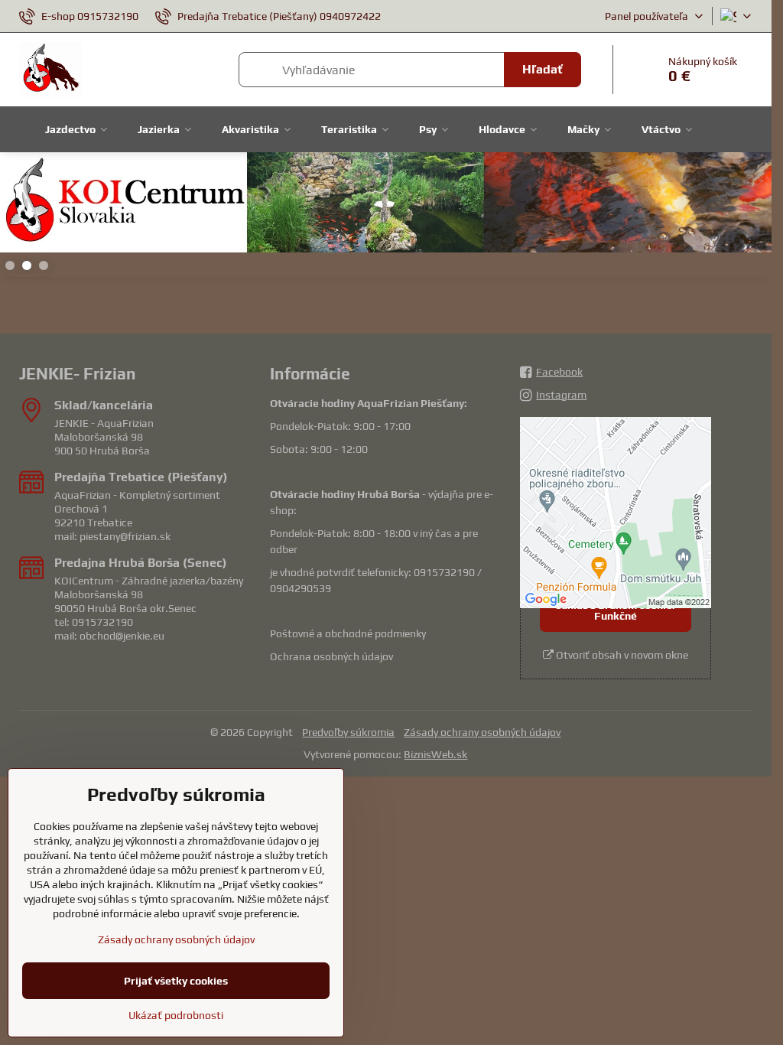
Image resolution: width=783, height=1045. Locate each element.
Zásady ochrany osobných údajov (482, 732)
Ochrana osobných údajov (331, 656)
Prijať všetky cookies (176, 981)
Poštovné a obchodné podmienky (348, 633)
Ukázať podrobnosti (175, 1015)
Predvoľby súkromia (348, 732)
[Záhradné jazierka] (386, 205)
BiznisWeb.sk (435, 754)
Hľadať (542, 69)
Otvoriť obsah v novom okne (621, 655)
